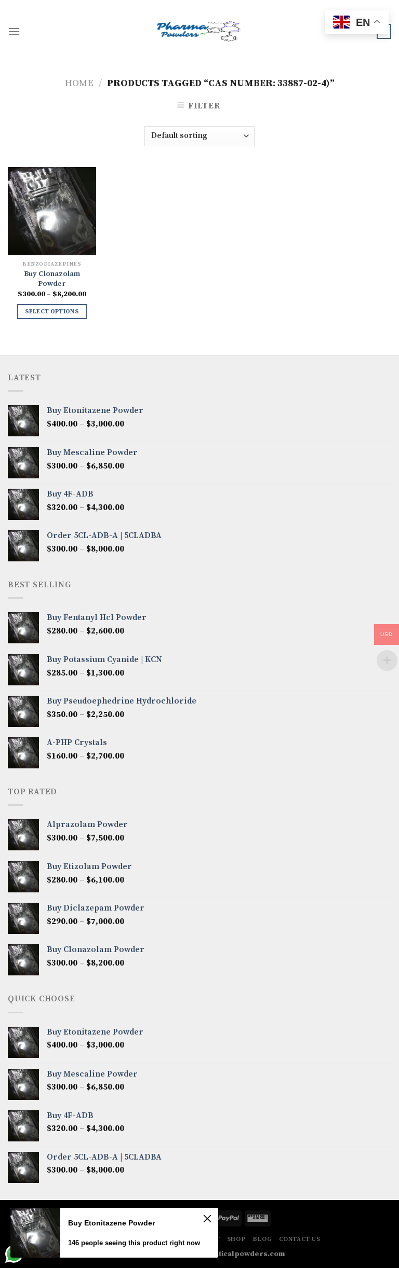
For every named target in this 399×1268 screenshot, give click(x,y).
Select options (51, 311)
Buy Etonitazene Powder (111, 1223)
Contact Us (300, 1239)
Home (79, 83)
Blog (262, 1239)
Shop (236, 1239)
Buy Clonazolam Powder (52, 278)
